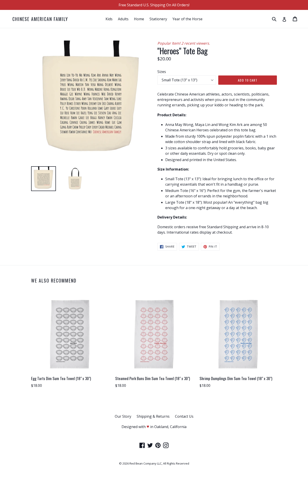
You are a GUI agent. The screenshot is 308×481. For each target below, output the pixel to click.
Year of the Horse (187, 18)
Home (139, 18)
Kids (109, 18)
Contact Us (184, 416)
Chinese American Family (40, 19)
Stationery (158, 18)
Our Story (123, 416)
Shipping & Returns (153, 416)
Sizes (161, 71)
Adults (123, 18)
